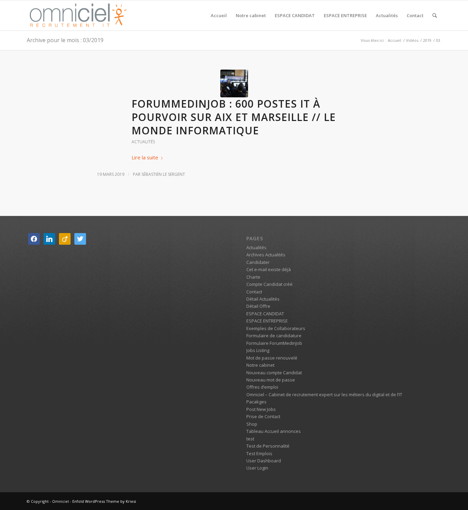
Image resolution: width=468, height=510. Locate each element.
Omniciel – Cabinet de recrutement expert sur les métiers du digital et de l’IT (324, 394)
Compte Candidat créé (269, 284)
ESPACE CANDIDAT (265, 314)
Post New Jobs (261, 409)
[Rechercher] (434, 15)
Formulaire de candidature (273, 335)
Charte (253, 277)
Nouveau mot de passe (270, 380)
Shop (251, 424)
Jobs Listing (257, 350)
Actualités (143, 142)
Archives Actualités (265, 255)
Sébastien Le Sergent (163, 174)
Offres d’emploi (262, 387)
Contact (254, 292)
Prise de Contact (263, 416)
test (250, 439)
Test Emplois (259, 453)
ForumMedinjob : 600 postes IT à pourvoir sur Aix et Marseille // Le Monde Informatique (234, 117)
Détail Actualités (263, 299)
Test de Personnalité (268, 446)
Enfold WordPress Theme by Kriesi (104, 501)
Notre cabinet (260, 365)
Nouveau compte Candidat (274, 372)
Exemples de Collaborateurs (275, 328)
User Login (257, 468)
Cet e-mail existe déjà (268, 269)
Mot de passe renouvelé (271, 358)
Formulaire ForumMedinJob (274, 343)
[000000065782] (234, 83)
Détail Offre (258, 306)
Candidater (258, 262)
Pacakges (256, 402)
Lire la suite (145, 157)
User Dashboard (263, 461)
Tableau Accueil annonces (273, 431)
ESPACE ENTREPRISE (267, 321)
